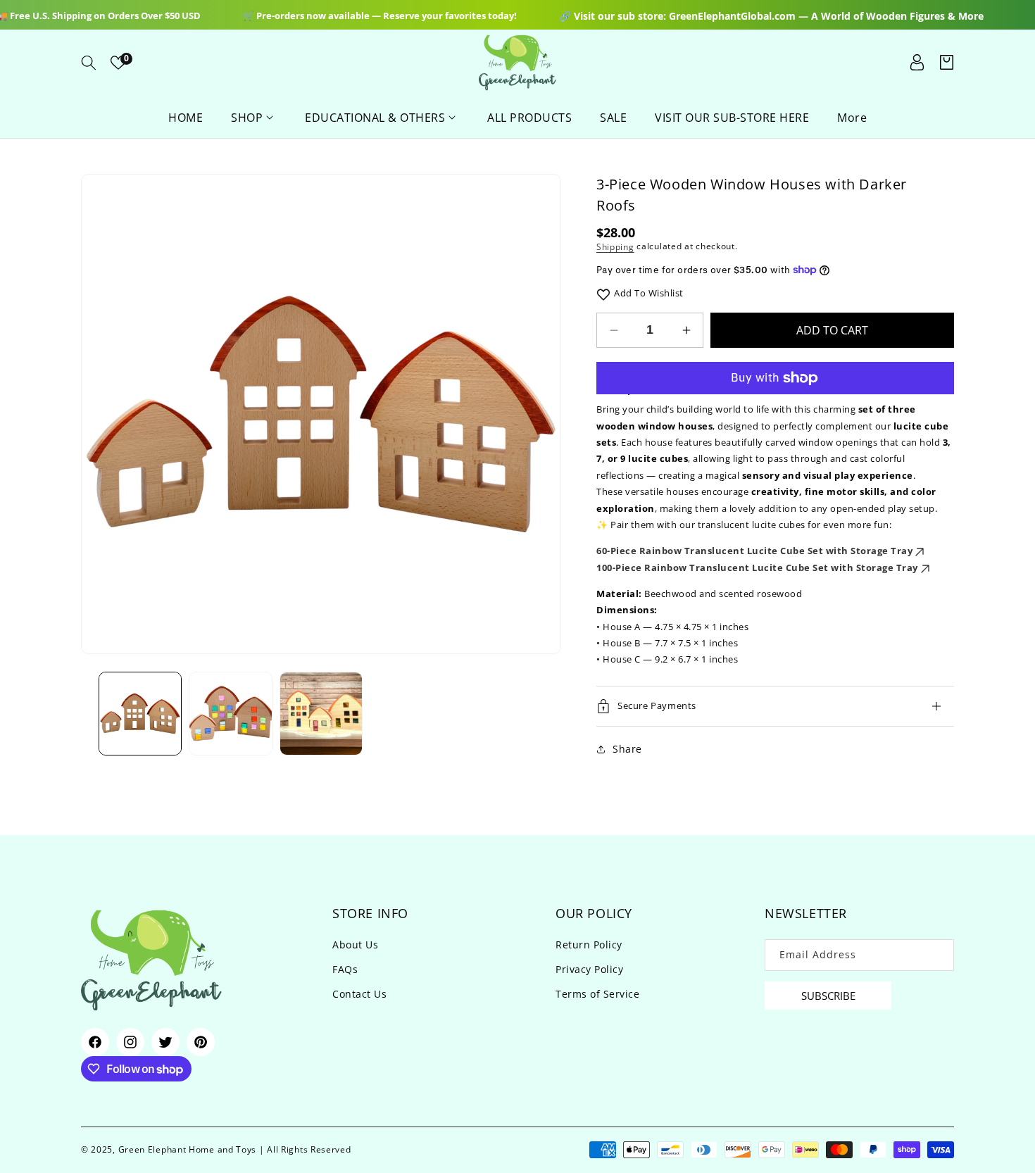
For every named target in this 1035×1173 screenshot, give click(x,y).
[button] (88, 62)
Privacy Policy (589, 969)
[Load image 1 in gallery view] (140, 713)
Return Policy (589, 944)
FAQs (345, 969)
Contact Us (359, 993)
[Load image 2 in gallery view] (230, 713)
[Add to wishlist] (603, 293)
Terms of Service (597, 993)
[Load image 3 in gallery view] (321, 713)
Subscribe (828, 996)
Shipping (615, 247)
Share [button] (627, 748)
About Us (355, 944)
